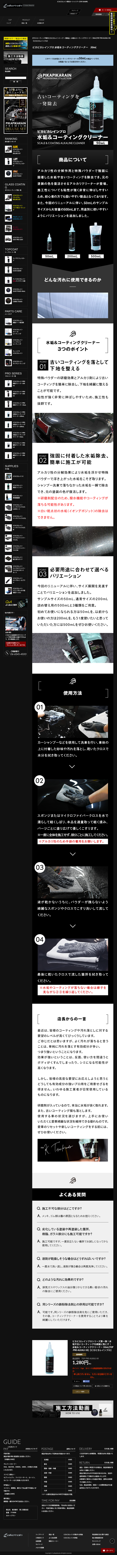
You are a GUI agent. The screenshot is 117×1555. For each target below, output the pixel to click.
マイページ (39, 1544)
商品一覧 (51, 1535)
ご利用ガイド (40, 1538)
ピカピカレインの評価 (70, 1538)
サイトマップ (96, 1541)
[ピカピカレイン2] (15, 479)
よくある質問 (53, 1538)
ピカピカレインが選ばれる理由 (73, 1535)
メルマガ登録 (40, 1548)
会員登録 (38, 1541)
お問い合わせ (96, 1544)
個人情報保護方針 (97, 1538)
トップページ (40, 1535)
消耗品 (67, 38)
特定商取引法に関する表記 (100, 1535)
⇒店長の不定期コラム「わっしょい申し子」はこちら (15, 644)
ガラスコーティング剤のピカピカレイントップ (47, 38)
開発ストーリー (53, 1541)
